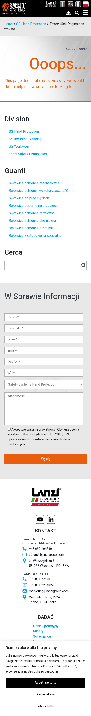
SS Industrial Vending (25, 139)
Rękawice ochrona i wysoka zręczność (38, 190)
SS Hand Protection (31, 24)
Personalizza (46, 694)
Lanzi (8, 24)
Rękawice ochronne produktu (31, 228)
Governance (42, 636)
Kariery (38, 631)
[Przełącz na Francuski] (77, 4)
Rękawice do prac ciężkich (29, 198)
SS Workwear (19, 146)
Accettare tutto (45, 682)
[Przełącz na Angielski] (69, 4)
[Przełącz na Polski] (85, 4)
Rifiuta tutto (46, 706)
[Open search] (76, 12)
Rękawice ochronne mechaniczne (34, 183)
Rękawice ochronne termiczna (32, 213)
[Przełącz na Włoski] (61, 4)
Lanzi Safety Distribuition (28, 154)
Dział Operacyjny (45, 626)
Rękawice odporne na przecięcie (34, 205)
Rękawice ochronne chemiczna (32, 220)
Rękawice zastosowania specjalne (35, 235)
